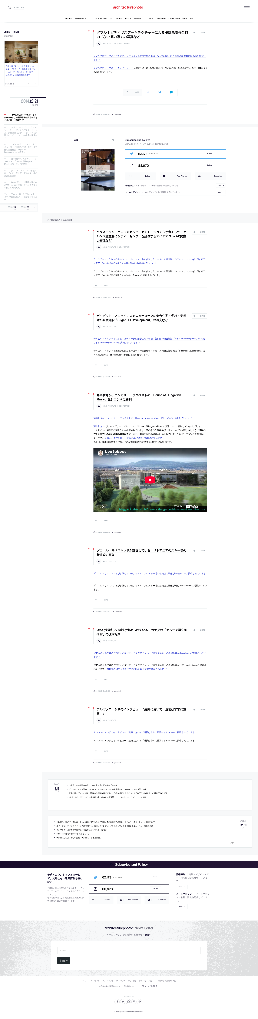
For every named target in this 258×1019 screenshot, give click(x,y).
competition (124, 247)
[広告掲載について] (106, 139)
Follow (209, 153)
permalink (117, 114)
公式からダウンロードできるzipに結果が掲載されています (133, 437)
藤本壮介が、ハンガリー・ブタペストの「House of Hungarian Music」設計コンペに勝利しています (141, 418)
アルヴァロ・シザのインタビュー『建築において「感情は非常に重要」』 (20, 197)
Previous (30, 83)
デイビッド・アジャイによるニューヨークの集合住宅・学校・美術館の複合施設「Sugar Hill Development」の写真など (20, 148)
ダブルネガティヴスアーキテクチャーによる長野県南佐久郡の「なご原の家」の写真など (20, 117)
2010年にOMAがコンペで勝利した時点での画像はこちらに (135, 668)
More (219, 185)
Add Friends (182, 176)
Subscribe (218, 176)
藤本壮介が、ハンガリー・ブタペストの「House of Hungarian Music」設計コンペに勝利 (20, 161)
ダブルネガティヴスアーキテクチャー (112, 67)
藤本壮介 (97, 426)
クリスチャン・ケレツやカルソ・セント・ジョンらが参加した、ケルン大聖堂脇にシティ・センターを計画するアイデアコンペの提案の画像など (20, 132)
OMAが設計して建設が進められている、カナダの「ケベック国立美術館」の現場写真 (20, 185)
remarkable (124, 44)
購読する (64, 960)
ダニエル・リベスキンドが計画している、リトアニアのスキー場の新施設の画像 (20, 173)
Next (34, 83)
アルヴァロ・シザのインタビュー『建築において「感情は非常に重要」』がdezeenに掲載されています (144, 732)
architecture (109, 44)
